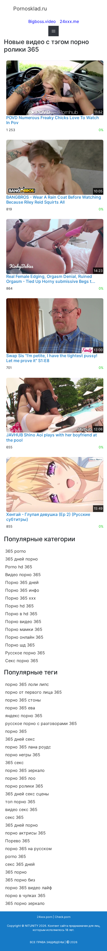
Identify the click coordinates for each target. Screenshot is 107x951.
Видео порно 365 (23, 574)
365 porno (15, 551)
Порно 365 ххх (20, 598)
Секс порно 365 (21, 660)
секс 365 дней (20, 864)
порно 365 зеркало (25, 770)
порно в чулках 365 (25, 895)
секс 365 (14, 817)
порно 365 (16, 731)
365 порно (16, 872)
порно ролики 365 (24, 786)
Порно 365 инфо (22, 590)
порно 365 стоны (23, 700)
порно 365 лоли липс (27, 684)
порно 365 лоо (20, 778)
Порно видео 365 (23, 621)
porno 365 (15, 856)
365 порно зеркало (25, 903)
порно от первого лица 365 (33, 692)
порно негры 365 (22, 754)
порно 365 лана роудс (28, 746)
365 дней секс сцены (27, 793)
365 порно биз (20, 879)
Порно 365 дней (22, 582)
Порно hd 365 (19, 605)
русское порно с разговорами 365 (41, 723)
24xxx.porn (44, 917)
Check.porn (62, 917)
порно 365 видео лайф (28, 887)
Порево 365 (17, 840)
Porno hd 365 (18, 566)
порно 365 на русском (28, 848)
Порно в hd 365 (21, 613)
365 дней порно (21, 559)
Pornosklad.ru (30, 8)
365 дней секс (20, 739)
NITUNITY (31, 926)
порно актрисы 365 (25, 833)
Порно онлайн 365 (24, 637)
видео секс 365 (21, 809)
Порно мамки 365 (23, 629)
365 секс (14, 762)
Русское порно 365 (25, 652)
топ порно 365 (20, 801)
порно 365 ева (20, 707)
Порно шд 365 (20, 645)
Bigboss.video (42, 21)
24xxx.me (69, 21)
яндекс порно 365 (23, 715)
